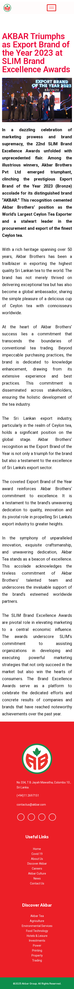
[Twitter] (31, 817)
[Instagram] (52, 817)
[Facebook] (20, 817)
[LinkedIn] (41, 817)
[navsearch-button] (67, 8)
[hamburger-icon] (51, 7)
